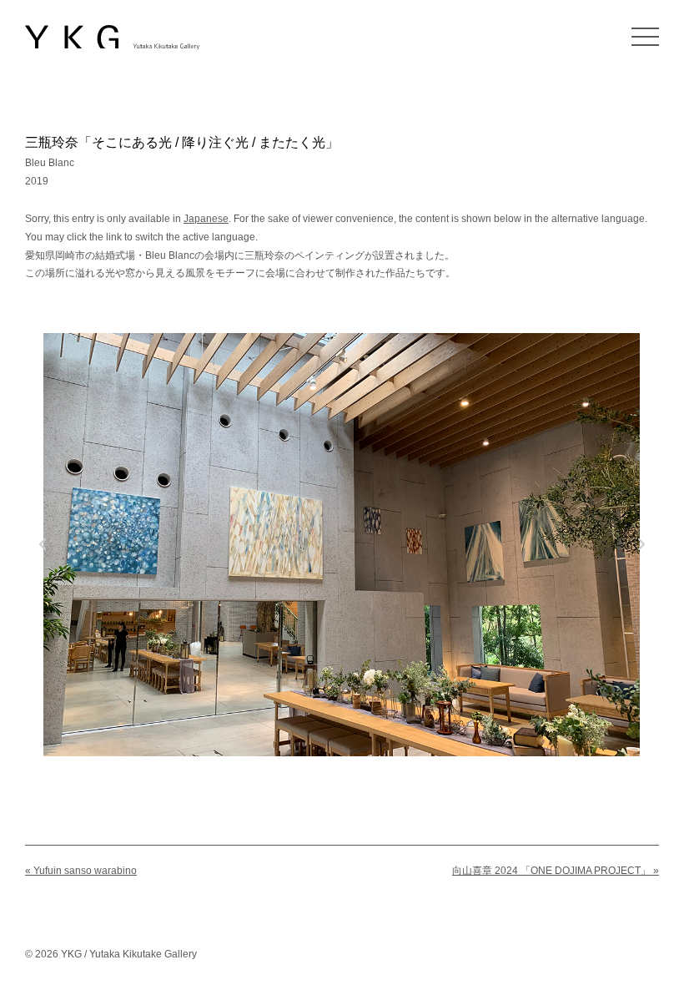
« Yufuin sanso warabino (81, 870)
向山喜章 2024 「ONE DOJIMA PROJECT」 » (555, 870)
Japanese (206, 219)
